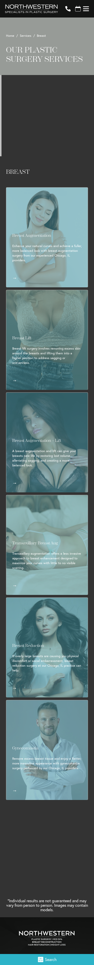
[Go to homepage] (29, 9)
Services (25, 36)
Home (10, 36)
